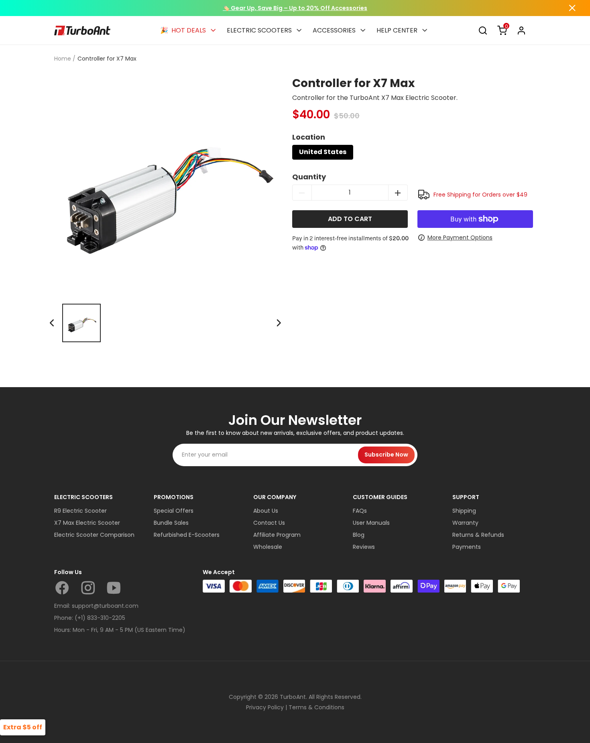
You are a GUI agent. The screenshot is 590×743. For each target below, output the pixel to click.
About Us (265, 510)
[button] (278, 323)
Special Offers (173, 510)
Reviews (364, 546)
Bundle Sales (171, 522)
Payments (466, 546)
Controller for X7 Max (106, 59)
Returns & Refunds (478, 534)
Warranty (465, 522)
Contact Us (269, 522)
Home (62, 59)
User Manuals (371, 522)
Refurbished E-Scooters (187, 534)
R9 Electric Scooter (80, 510)
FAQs (360, 510)
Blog (358, 534)
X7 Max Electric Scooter (87, 522)
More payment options (459, 237)
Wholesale (267, 546)
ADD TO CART (350, 218)
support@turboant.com (105, 606)
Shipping (464, 510)
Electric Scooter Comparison (94, 534)
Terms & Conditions (316, 707)
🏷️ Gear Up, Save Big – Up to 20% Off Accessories (295, 8)
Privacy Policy (265, 707)
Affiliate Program (277, 534)
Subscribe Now (386, 455)
